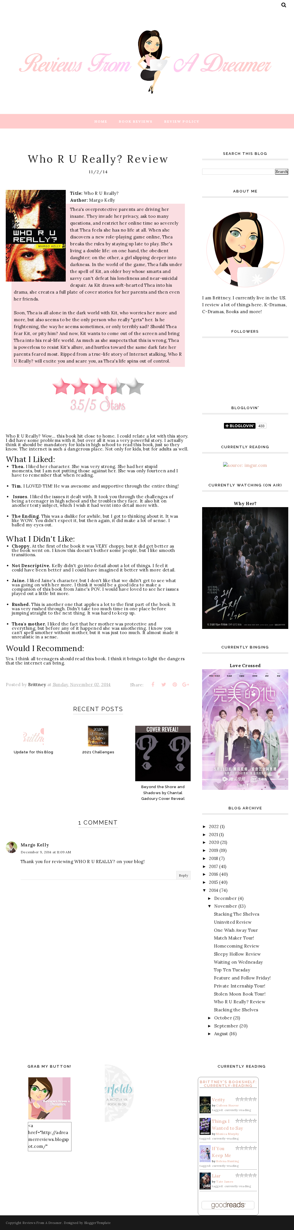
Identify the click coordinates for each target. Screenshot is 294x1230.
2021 (213, 834)
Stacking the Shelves (236, 1010)
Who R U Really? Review (240, 1001)
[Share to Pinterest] (174, 684)
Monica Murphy (227, 1134)
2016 (213, 874)
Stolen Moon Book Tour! (240, 994)
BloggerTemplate (97, 1223)
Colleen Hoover (227, 1105)
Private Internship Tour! (240, 986)
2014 (213, 890)
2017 (213, 866)
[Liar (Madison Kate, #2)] (205, 1188)
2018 (213, 858)
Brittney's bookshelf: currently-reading (228, 1084)
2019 (213, 850)
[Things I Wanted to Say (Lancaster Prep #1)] (205, 1133)
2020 (214, 842)
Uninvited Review (233, 922)
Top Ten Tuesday (232, 970)
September (226, 1026)
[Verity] (205, 1111)
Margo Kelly (35, 845)
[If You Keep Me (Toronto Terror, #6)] (205, 1160)
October (223, 1018)
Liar (216, 1176)
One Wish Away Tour (236, 930)
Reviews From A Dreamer (42, 1223)
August (221, 1033)
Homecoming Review (237, 946)
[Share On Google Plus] (185, 684)
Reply (183, 875)
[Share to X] (163, 684)
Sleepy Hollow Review (237, 954)
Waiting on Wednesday (238, 962)
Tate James (224, 1181)
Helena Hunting (227, 1161)
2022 (214, 826)
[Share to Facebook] (152, 684)
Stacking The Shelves (237, 914)
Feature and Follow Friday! (242, 978)
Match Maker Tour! (234, 938)
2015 (213, 882)
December (225, 898)
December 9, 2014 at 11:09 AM (46, 852)
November (225, 906)
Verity (218, 1099)
